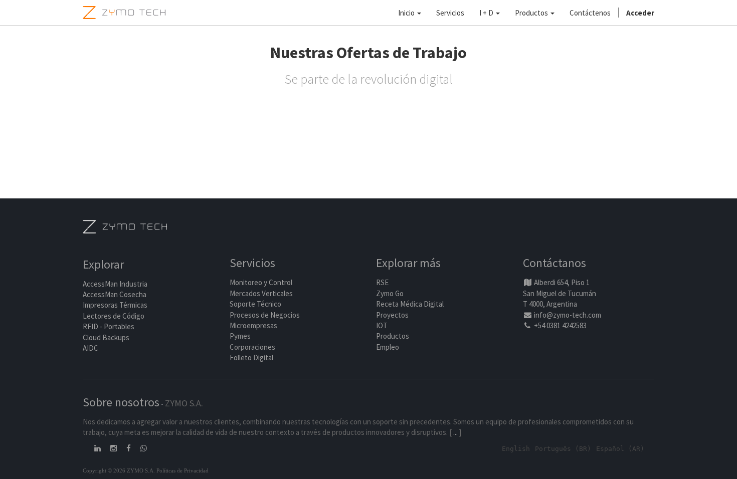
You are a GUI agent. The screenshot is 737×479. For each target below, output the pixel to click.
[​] (98, 448)
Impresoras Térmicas (115, 305)
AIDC (90, 348)
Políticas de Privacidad (182, 470)
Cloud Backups (106, 337)
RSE (382, 282)
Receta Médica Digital (410, 304)
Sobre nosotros (121, 402)
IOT (382, 325)
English (516, 448)
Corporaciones (252, 347)
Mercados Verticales (261, 293)
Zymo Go (390, 293)
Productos (392, 336)
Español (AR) (620, 448)
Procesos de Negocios (265, 315)
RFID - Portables (108, 326)
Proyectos (392, 315)
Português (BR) (563, 448)
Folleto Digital (252, 357)
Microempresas (253, 325)
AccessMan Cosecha (114, 294)
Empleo (387, 347)
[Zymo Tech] (125, 225)
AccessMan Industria (115, 284)
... (455, 432)
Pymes (240, 336)
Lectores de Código (113, 316)
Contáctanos (554, 263)
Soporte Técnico (255, 304)
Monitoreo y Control (261, 282)
